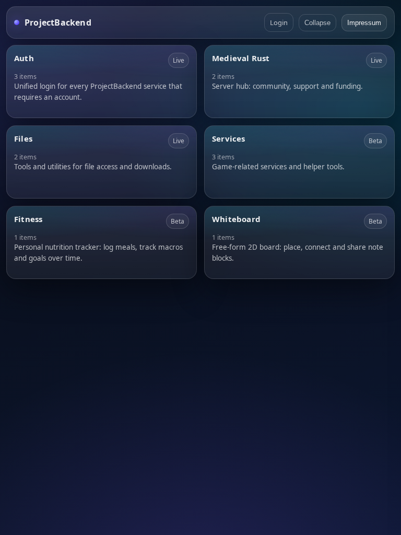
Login (279, 22)
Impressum (364, 23)
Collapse (317, 23)
